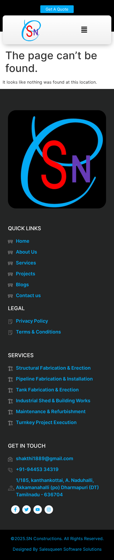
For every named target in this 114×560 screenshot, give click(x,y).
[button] (84, 30)
